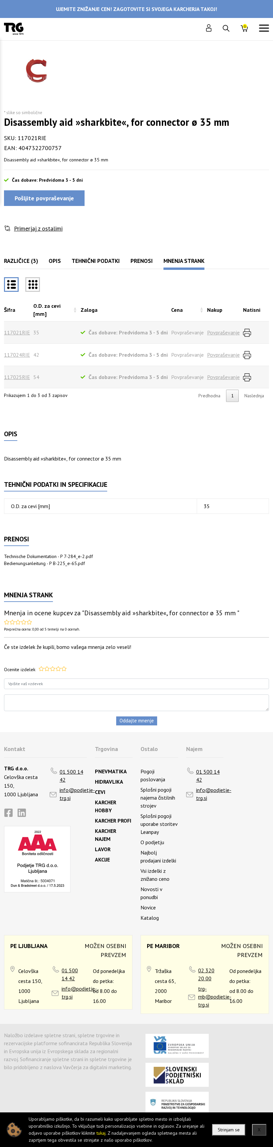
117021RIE (17, 332)
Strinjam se (229, 1130)
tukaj (101, 1133)
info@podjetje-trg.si (77, 794)
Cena (177, 309)
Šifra (9, 309)
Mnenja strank (183, 261)
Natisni (251, 309)
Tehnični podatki (96, 261)
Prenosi (142, 261)
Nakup (214, 309)
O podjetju (152, 842)
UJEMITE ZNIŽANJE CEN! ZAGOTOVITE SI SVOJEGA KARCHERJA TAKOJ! (136, 9)
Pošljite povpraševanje (44, 198)
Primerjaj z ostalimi (38, 228)
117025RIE (17, 377)
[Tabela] (11, 284)
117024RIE (17, 354)
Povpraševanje (223, 332)
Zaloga (89, 309)
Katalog (149, 917)
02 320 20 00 (206, 974)
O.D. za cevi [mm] (47, 309)
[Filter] (32, 284)
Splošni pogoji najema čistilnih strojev (157, 797)
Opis (55, 261)
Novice (148, 907)
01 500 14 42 (71, 775)
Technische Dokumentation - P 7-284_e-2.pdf (48, 556)
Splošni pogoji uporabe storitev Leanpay (158, 824)
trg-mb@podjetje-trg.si (214, 996)
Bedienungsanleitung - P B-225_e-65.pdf (44, 563)
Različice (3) (21, 261)
